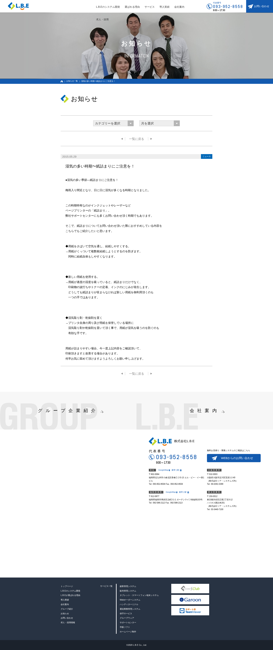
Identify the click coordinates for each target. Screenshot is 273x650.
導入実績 (164, 7)
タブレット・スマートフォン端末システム (139, 595)
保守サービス (126, 613)
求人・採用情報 (68, 622)
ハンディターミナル (129, 604)
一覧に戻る (136, 139)
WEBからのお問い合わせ (237, 458)
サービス (150, 7)
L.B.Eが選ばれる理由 (70, 595)
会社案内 (179, 7)
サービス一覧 (106, 586)
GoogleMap (163, 470)
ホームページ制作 (128, 631)
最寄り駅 (175, 470)
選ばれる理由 (132, 7)
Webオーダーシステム (130, 600)
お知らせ (65, 613)
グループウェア (127, 618)
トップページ (67, 586)
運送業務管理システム (130, 609)
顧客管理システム (128, 586)
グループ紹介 (67, 609)
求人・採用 (102, 19)
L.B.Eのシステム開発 (108, 7)
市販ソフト (125, 627)
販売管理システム (128, 591)
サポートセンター (128, 622)
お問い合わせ (261, 6)
